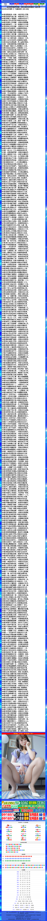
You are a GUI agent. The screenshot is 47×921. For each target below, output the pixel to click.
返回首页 (43, 1)
